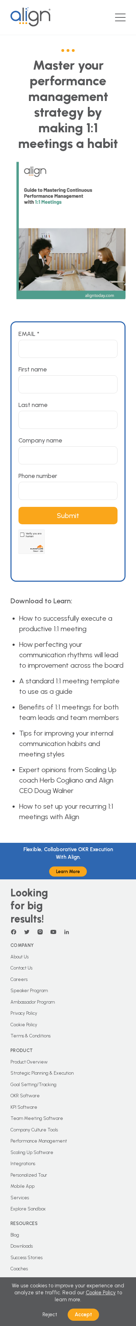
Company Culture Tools (34, 1129)
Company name (40, 440)
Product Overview (29, 1062)
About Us (19, 956)
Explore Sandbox (28, 1208)
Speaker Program (29, 990)
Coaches (19, 1268)
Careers (19, 979)
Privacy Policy (23, 1013)
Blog (14, 1235)
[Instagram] (40, 932)
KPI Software (23, 1107)
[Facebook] (13, 932)
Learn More (68, 871)
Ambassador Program (32, 1002)
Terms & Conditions (30, 1035)
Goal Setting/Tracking (33, 1084)
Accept (83, 1314)
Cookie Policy (23, 1024)
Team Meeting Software (36, 1118)
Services (19, 1197)
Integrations (22, 1163)
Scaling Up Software (31, 1152)
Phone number (37, 475)
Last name (32, 404)
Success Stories (26, 1257)
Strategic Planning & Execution (42, 1073)
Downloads (21, 1246)
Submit (68, 515)
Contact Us (21, 968)
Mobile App (22, 1186)
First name (32, 369)
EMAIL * (28, 333)
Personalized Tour (28, 1175)
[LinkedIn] (66, 932)
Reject (50, 1314)
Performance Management (38, 1141)
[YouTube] (53, 932)
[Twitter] (27, 932)
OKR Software (25, 1095)
